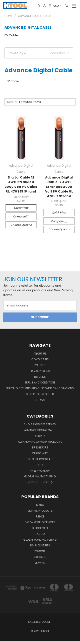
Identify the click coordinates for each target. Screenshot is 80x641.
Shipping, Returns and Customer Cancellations (40, 388)
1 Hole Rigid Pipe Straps (40, 424)
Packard (40, 557)
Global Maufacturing (40, 476)
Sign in (31, 394)
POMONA (40, 551)
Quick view (21, 208)
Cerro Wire (40, 453)
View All (40, 563)
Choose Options (21, 225)
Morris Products (40, 511)
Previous (6, 636)
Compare (19, 216)
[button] (38, 53)
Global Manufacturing (40, 540)
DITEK (40, 465)
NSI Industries (40, 545)
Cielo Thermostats (40, 459)
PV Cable (11, 35)
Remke (40, 516)
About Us (40, 353)
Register (48, 394)
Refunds (40, 377)
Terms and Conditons (40, 382)
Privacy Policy (40, 371)
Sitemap (40, 400)
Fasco (40, 534)
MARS (40, 505)
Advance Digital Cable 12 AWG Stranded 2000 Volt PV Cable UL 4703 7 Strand (59, 186)
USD (56, 5)
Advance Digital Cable (40, 430)
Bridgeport (40, 447)
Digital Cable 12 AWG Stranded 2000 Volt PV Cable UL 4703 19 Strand (21, 184)
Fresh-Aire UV (40, 471)
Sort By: (12, 102)
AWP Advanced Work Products (40, 442)
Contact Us (40, 359)
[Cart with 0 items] (67, 5)
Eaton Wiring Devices (40, 522)
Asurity (40, 436)
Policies (40, 365)
